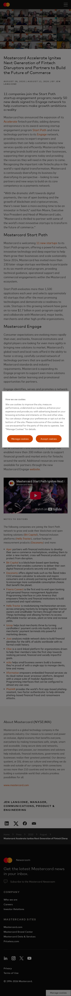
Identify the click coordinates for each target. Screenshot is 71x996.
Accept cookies (49, 438)
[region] (35, 419)
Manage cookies (20, 438)
